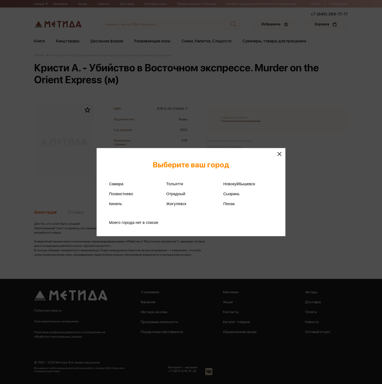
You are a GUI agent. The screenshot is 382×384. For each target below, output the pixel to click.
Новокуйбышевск (239, 184)
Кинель (115, 203)
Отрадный (175, 193)
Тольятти (174, 184)
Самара (116, 184)
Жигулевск (176, 203)
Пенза (229, 203)
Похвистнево (121, 193)
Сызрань (231, 193)
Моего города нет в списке (133, 222)
